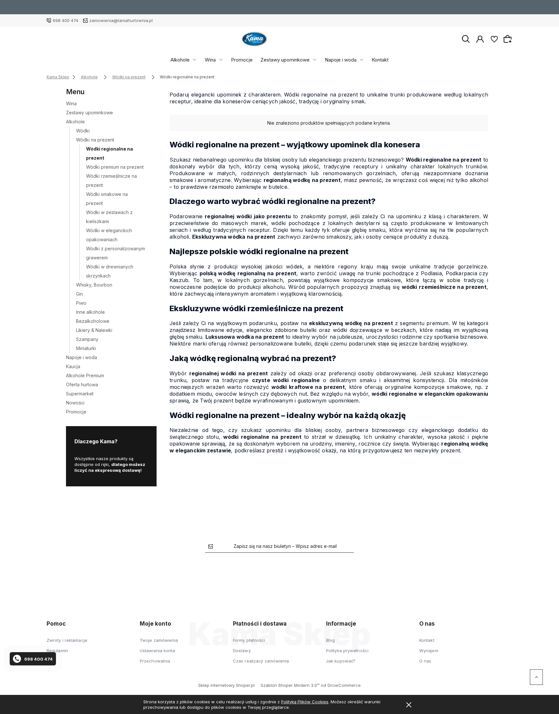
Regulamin (57, 650)
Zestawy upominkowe (285, 60)
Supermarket (79, 393)
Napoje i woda (340, 60)
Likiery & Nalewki (94, 330)
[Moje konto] (480, 38)
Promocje (242, 60)
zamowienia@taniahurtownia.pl (121, 20)
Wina (210, 60)
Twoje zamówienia (159, 640)
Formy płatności (249, 640)
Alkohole (180, 60)
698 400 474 (65, 20)
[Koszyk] (508, 38)
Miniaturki (86, 348)
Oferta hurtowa (82, 384)
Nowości (75, 402)
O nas (425, 660)
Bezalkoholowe (92, 321)
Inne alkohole (90, 312)
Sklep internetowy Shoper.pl (226, 685)
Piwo (81, 303)
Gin (79, 294)
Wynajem (428, 650)
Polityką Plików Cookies (304, 701)
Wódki (83, 130)
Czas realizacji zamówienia (261, 660)
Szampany (87, 339)
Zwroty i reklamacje (67, 640)
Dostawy (242, 650)
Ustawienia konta (157, 650)
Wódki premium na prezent (115, 167)
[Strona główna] (254, 39)
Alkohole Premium (85, 375)
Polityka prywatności (347, 650)
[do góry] (536, 677)
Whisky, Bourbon (94, 285)
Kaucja (73, 366)
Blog (330, 640)
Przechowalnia (155, 660)
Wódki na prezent (95, 139)
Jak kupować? (341, 660)
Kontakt (380, 60)
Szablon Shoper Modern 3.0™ (290, 685)
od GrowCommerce (341, 685)
